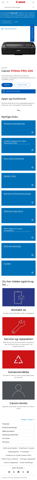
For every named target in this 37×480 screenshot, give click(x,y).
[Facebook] (9, 472)
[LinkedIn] (18, 472)
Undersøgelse (32, 33)
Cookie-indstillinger (26, 462)
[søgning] (7, 2)
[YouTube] (28, 472)
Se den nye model (22, 85)
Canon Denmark (18, 468)
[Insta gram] (14, 472)
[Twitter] (23, 472)
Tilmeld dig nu (6, 22)
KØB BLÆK (7, 85)
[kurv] (3, 2)
